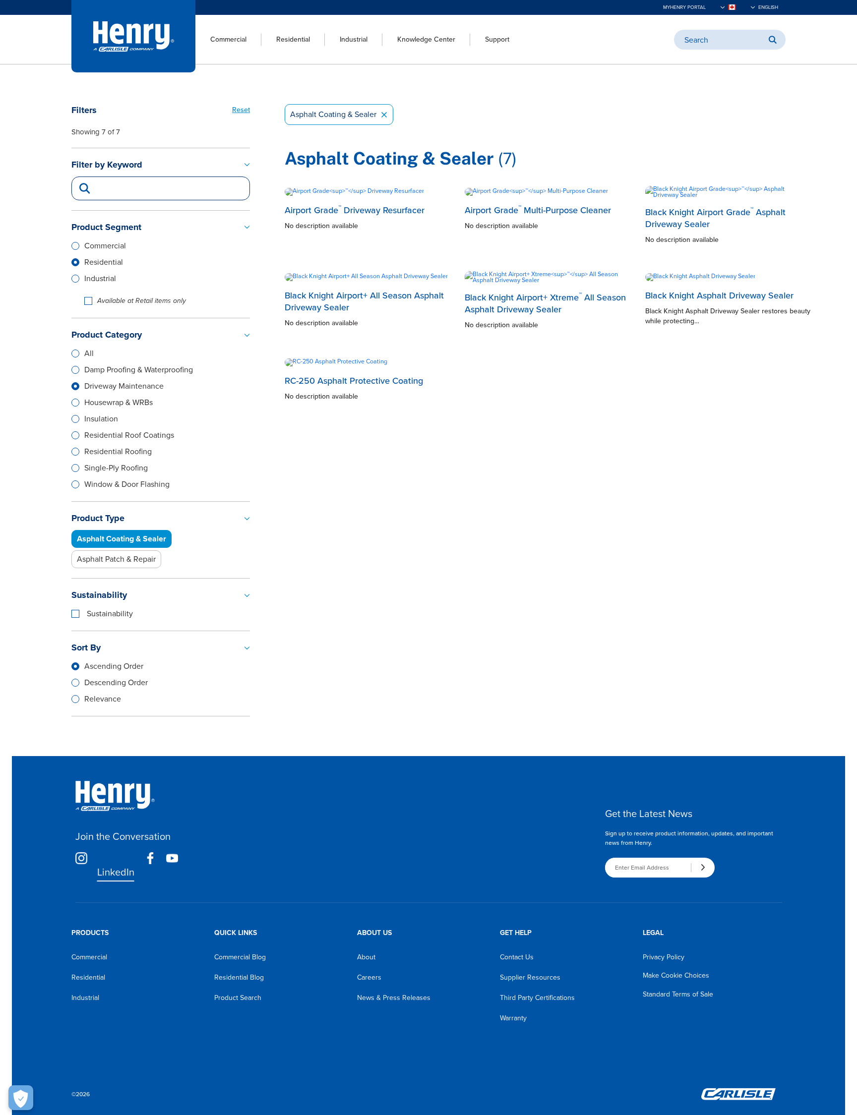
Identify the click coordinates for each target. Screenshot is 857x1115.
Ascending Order (113, 666)
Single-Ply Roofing (116, 467)
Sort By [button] (86, 647)
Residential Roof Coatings (129, 435)
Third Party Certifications (537, 998)
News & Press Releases (393, 998)
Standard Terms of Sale (678, 994)
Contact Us (517, 957)
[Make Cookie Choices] (20, 1097)
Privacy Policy (663, 957)
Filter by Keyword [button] (106, 164)
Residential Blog (239, 977)
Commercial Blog (240, 957)
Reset (241, 110)
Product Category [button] (106, 334)
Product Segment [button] (106, 227)
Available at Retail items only (141, 300)
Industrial (353, 39)
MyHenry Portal (684, 7)
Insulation (101, 418)
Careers (369, 977)
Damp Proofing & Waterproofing (138, 369)
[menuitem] (220, 39)
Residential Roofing (118, 451)
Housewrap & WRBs (118, 402)
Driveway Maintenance (124, 386)
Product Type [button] (97, 518)
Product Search (237, 998)
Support (497, 39)
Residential (293, 39)
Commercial (228, 39)
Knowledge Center (426, 39)
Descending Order (116, 682)
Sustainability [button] (99, 594)
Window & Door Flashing (127, 484)
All (89, 353)
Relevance (102, 698)
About (366, 957)
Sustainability (110, 613)
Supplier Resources (530, 977)
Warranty (513, 1018)
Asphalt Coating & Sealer (339, 114)
